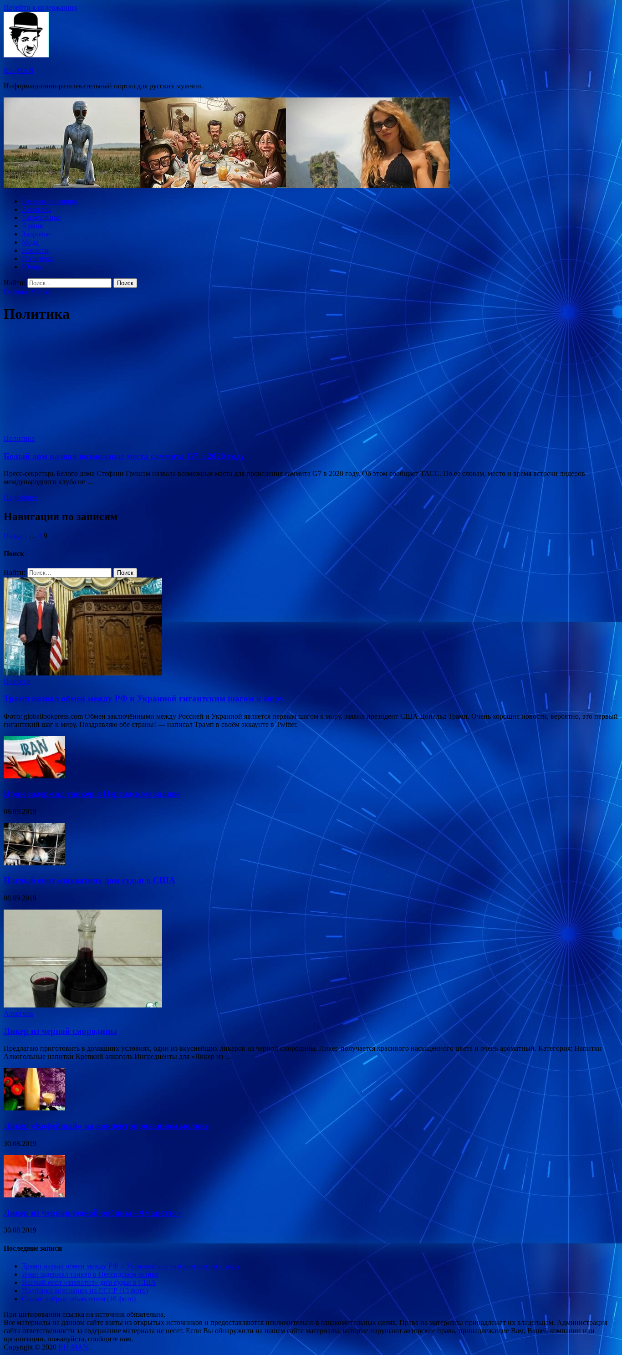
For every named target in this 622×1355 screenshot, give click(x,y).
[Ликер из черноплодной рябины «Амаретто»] (34, 1195)
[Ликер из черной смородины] (83, 1005)
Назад (13, 536)
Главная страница (49, 201)
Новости (35, 250)
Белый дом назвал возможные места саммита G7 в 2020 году (124, 456)
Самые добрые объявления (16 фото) (79, 1299)
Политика (37, 258)
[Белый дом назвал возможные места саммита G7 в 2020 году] (311, 383)
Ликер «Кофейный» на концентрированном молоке (106, 1125)
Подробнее (21, 497)
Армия (32, 226)
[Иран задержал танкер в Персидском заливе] (34, 776)
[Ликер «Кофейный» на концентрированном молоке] (34, 1108)
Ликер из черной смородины (60, 1031)
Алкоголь (36, 209)
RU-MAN (19, 70)
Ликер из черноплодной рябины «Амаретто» (92, 1212)
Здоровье (36, 234)
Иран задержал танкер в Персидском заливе (92, 793)
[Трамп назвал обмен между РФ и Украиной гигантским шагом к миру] (83, 673)
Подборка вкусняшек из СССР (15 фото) (85, 1290)
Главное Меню (27, 292)
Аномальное (41, 217)
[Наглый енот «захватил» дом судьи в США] (34, 863)
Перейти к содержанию (40, 7)
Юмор (31, 267)
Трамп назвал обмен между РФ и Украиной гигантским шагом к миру (144, 698)
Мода (30, 242)
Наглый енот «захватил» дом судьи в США (89, 880)
